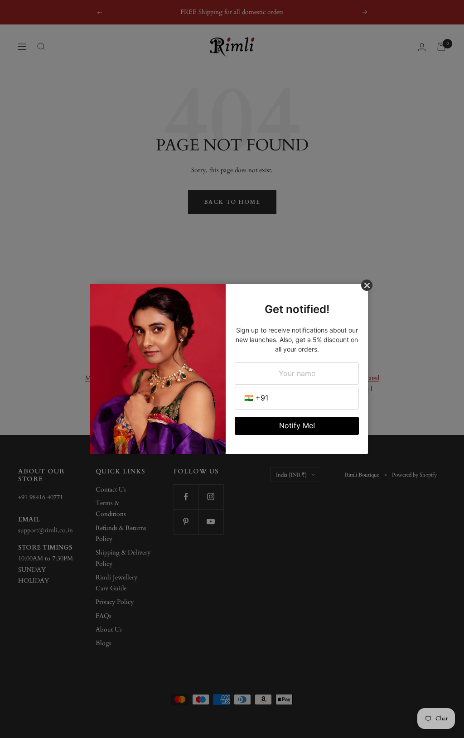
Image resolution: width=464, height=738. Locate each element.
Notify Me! (297, 425)
